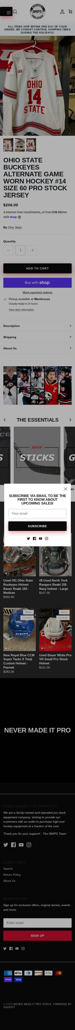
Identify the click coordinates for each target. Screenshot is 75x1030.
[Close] (65, 488)
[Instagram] (46, 538)
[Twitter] (28, 538)
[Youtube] (40, 538)
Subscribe (37, 526)
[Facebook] (34, 538)
